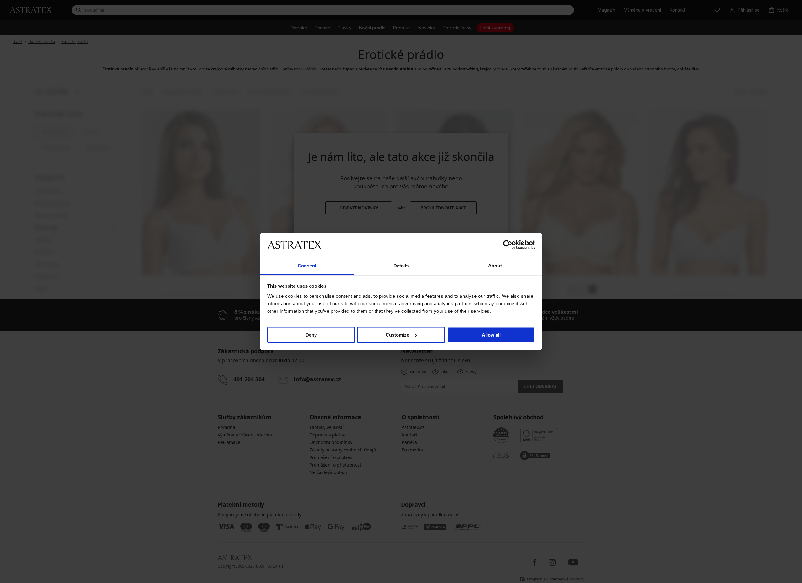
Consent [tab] (307, 265)
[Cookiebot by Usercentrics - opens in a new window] (507, 245)
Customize (397, 335)
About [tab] (495, 265)
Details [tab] (401, 265)
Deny (311, 335)
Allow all (491, 335)
